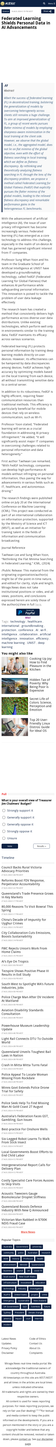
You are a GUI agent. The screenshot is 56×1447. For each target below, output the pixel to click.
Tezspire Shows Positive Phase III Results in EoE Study (25, 973)
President (19, 1312)
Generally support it (20, 817)
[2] (40, 1410)
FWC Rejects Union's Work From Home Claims (24, 950)
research (46, 1252)
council (19, 1270)
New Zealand (40, 1300)
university (37, 1246)
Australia (8, 1246)
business (8, 1270)
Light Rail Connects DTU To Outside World (27, 1040)
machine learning (13, 643)
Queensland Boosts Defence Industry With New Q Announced (25, 1208)
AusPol (7, 1294)
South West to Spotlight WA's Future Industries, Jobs (28, 986)
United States (20, 1294)
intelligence (9, 634)
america (7, 1318)
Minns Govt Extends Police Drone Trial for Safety (25, 1089)
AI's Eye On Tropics (15, 961)
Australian (32, 1252)
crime (44, 1294)
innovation (26, 638)
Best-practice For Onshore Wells (25, 1129)
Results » (41, 846)
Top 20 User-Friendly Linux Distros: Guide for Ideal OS (40, 725)
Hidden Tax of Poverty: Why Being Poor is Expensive (40, 685)
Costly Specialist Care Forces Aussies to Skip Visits (28, 1182)
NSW (6, 1258)
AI (37, 630)
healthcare (35, 621)
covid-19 (38, 1270)
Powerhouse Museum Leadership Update (25, 1027)
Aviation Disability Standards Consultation (22, 1012)
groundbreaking (32, 626)
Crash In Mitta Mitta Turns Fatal (25, 1065)
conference (25, 630)
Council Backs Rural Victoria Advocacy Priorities (22, 869)
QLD (25, 1306)
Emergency (9, 1300)
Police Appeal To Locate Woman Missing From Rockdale (25, 1076)
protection (9, 630)
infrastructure (10, 1282)
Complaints (36, 1353)
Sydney (7, 1312)
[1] (37, 1410)
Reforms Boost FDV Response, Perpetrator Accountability (23, 882)
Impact (18, 1318)
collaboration (28, 634)
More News (28, 1232)
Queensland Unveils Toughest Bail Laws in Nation (26, 1053)
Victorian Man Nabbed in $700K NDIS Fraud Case (24, 1221)
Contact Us (35, 1343)
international (10, 626)
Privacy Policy (9, 1348)
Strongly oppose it (19, 831)
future (47, 1306)
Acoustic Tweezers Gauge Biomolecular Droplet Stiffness (24, 1195)
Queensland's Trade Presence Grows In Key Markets (27, 895)
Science (5, 11)
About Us (34, 1348)
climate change (35, 1312)
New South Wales (27, 1276)
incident (7, 1324)
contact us (25, 1439)
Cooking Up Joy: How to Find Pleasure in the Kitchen (41, 664)
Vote (9, 846)
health (40, 1258)
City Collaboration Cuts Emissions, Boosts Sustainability (26, 934)
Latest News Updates (9, 1341)
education (40, 1282)
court (28, 1318)
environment (10, 1264)
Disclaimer (8, 1353)
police (21, 1252)
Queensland (38, 1264)
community (9, 1252)
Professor (28, 1258)
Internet (38, 1318)
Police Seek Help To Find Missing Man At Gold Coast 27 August (25, 1105)
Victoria (15, 1258)
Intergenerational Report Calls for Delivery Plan (26, 1167)
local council (9, 1276)
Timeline (8, 858)
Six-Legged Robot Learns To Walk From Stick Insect (26, 1140)
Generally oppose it (20, 824)
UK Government (11, 1306)
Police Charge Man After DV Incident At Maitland (28, 999)
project (34, 1294)
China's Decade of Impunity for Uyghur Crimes (24, 921)
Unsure (12, 838)
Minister (24, 1264)
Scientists (35, 1306)
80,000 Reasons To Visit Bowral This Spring (27, 908)
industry (22, 1288)
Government (22, 1246)
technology (17, 621)
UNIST (31, 643)
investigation (36, 1288)
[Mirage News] (8, 3)
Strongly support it (20, 810)
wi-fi (43, 630)
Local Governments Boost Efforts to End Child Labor (27, 1154)
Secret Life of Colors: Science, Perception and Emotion (41, 704)
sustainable (23, 1300)
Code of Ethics (37, 1338)
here (38, 604)
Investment (26, 1282)
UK (28, 1270)
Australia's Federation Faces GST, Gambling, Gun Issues (25, 1118)
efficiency (42, 638)
